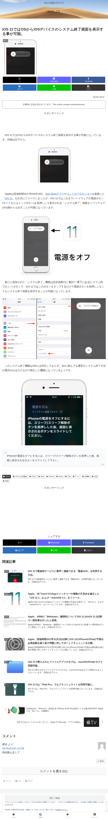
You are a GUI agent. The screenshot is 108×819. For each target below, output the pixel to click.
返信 (102, 761)
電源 (7, 481)
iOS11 (7, 477)
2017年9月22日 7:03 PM (13, 748)
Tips (69, 477)
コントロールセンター (79, 193)
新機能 (87, 477)
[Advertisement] (54, 122)
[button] (88, 87)
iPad (42, 477)
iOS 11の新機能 (21, 477)
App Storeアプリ (54, 193)
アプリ (77, 477)
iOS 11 (8, 198)
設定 (95, 477)
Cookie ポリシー (61, 810)
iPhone (51, 477)
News (60, 477)
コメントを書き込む (54, 771)
